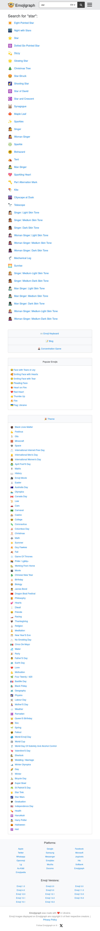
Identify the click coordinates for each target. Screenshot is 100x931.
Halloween (17, 824)
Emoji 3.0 (79, 886)
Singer (14, 129)
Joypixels (79, 856)
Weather (16, 708)
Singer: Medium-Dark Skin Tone (28, 280)
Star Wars (17, 796)
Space (15, 445)
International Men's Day (24, 454)
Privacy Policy (50, 919)
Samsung (50, 852)
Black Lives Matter (21, 426)
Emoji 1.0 (21, 886)
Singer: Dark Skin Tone (23, 227)
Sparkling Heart (19, 174)
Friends (16, 611)
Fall (14, 551)
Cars (15, 505)
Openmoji (21, 860)
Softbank (79, 864)
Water (15, 648)
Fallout (15, 732)
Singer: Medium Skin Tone (25, 220)
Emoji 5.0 (50, 890)
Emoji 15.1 (20, 901)
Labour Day (18, 699)
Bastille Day (18, 681)
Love (15, 667)
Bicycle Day (18, 778)
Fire (13, 400)
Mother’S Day (19, 704)
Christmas (17, 533)
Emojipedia (21, 872)
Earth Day (17, 662)
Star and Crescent (21, 98)
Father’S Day (19, 658)
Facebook (79, 848)
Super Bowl (18, 783)
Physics (16, 695)
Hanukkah (17, 815)
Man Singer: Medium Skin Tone (28, 296)
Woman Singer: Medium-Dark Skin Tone (33, 318)
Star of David (18, 91)
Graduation (18, 801)
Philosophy (18, 597)
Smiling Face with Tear (23, 378)
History (16, 473)
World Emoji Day (20, 736)
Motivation (17, 672)
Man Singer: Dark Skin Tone (26, 303)
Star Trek (17, 792)
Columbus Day (19, 528)
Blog (50, 341)
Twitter (21, 852)
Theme (50, 418)
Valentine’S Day (20, 750)
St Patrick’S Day (20, 787)
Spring (15, 727)
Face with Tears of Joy (22, 369)
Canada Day (18, 496)
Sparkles (16, 121)
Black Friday (18, 685)
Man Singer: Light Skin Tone (26, 288)
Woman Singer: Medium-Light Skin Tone (33, 311)
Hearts (15, 602)
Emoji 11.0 (79, 890)
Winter (15, 773)
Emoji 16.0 (50, 901)
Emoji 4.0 (21, 890)
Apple (20, 848)
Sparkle (15, 144)
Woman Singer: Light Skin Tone (28, 235)
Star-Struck (17, 76)
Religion (16, 625)
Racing (16, 616)
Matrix (15, 468)
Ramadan (17, 713)
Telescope (16, 205)
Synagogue (17, 106)
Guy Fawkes (18, 547)
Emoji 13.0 (79, 894)
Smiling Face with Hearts (24, 374)
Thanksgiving (19, 621)
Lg (21, 864)
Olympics (17, 491)
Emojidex (50, 860)
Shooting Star (18, 83)
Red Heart (17, 391)
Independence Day (21, 806)
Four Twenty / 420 (21, 676)
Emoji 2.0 (50, 886)
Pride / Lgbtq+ (19, 561)
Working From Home (22, 565)
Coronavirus (18, 524)
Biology (16, 584)
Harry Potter (18, 819)
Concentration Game (50, 348)
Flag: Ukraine (18, 405)
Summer (16, 542)
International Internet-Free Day (27, 450)
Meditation (17, 630)
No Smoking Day (20, 639)
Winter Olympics (20, 764)
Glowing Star (18, 60)
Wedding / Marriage (22, 759)
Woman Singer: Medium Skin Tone (30, 242)
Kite (13, 189)
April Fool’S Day (20, 464)
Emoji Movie (18, 477)
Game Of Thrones (21, 556)
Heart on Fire (18, 387)
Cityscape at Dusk (21, 197)
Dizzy (14, 53)
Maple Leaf (17, 114)
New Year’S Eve (20, 635)
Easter (15, 482)
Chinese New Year (21, 574)
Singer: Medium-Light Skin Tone (28, 273)
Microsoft (79, 852)
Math (15, 537)
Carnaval (17, 510)
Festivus (16, 431)
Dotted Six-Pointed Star (24, 45)
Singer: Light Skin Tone (23, 212)
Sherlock (16, 755)
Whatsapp (20, 856)
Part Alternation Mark (22, 182)
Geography (18, 690)
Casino (16, 514)
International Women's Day (25, 459)
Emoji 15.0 (79, 897)
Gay (14, 769)
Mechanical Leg (19, 258)
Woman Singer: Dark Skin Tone (28, 250)
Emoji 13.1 (20, 897)
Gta (14, 436)
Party (15, 653)
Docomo (50, 868)
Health (15, 810)
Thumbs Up (17, 396)
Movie (15, 570)
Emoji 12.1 (50, 894)
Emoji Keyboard (50, 333)
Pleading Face (19, 382)
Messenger (50, 856)
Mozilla (50, 864)
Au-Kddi (20, 868)
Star (13, 38)
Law (14, 500)
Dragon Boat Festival (22, 593)
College (16, 519)
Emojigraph (25, 5)
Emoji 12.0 (20, 894)
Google (50, 848)
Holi (14, 829)
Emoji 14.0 (50, 897)
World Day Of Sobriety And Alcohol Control (33, 745)
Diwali (15, 607)
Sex (14, 722)
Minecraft (17, 440)
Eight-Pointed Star (21, 22)
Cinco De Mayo (20, 644)
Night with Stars (19, 30)
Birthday (16, 579)
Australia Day (19, 487)
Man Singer (17, 167)
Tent (13, 159)
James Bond (18, 588)
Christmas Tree (19, 68)
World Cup (17, 741)
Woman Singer (19, 136)
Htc (79, 860)
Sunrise (15, 265)
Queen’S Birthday (21, 718)
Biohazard (16, 151)
